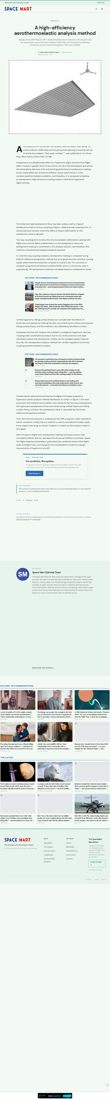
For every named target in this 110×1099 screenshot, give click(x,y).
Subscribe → (96, 863)
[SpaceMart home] (18, 9)
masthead (36, 519)
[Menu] (102, 9)
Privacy (89, 879)
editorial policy (70, 593)
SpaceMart (48, 843)
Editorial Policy (72, 851)
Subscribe (100, 2)
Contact (69, 859)
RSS (100, 870)
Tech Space (48, 847)
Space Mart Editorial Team (49, 52)
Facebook (29, 500)
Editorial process (66, 52)
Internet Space (50, 851)
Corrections (71, 855)
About (68, 843)
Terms (97, 879)
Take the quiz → (34, 473)
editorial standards (23, 519)
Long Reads (48, 855)
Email (36, 500)
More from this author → (43, 667)
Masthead (70, 847)
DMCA (104, 879)
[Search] (97, 9)
